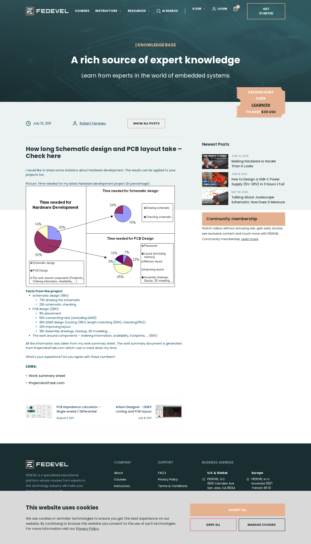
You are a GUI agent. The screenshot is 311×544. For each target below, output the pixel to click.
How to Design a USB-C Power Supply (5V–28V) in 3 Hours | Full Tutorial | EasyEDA (257, 184)
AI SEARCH (170, 11)
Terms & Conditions (172, 486)
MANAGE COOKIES (262, 525)
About (118, 473)
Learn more (249, 239)
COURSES (82, 11)
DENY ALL (213, 525)
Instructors (122, 486)
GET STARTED (266, 11)
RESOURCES (137, 11)
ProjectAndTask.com (47, 383)
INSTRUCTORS (106, 11)
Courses (120, 479)
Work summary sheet (47, 375)
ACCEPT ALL (237, 510)
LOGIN (222, 9)
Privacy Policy (87, 528)
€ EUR (196, 9)
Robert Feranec (93, 123)
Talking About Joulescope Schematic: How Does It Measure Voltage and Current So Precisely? (258, 204)
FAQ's (162, 473)
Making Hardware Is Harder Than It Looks (253, 163)
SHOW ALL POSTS (146, 123)
